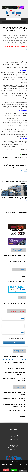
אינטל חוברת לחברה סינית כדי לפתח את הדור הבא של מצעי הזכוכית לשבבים (14, 363)
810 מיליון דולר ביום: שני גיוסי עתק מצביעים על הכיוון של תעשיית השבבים (14, 405)
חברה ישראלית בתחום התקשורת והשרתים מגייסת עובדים (13, 304)
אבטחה (16, 157)
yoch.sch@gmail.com (14, 447)
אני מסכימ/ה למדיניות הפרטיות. (15, 338)
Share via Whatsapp (20, 154)
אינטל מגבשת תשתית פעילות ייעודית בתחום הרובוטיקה (15, 415)
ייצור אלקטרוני (20, 351)
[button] (15, 22)
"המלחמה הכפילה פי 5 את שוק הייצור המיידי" (14, 368)
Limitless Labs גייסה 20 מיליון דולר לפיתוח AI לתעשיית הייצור (14, 379)
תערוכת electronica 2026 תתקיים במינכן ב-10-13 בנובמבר (14, 262)
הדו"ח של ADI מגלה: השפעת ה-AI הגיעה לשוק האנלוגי (14, 399)
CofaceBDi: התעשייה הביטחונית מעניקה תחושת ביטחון (13, 275)
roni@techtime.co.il (14, 437)
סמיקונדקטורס (20, 387)
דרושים (23, 298)
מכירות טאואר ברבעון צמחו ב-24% (17, 410)
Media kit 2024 (14, 429)
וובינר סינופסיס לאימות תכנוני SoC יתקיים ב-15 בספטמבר (14, 256)
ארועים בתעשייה (19, 250)
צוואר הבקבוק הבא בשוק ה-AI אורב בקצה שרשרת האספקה (15, 373)
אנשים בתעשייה (19, 269)
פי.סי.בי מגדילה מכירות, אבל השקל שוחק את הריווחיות (14, 357)
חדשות (11, 157)
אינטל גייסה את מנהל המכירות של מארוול (15, 281)
